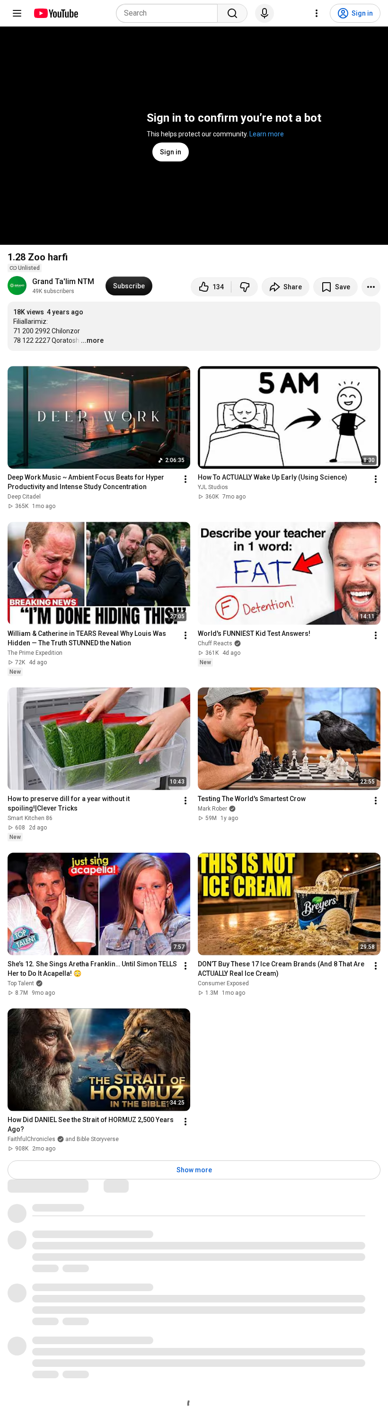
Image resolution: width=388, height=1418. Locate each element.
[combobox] (169, 13)
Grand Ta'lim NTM (63, 281)
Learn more (266, 134)
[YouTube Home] (55, 13)
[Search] (232, 13)
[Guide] (17, 13)
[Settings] (316, 13)
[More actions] (371, 286)
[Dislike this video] (244, 286)
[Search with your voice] (264, 13)
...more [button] (92, 340)
